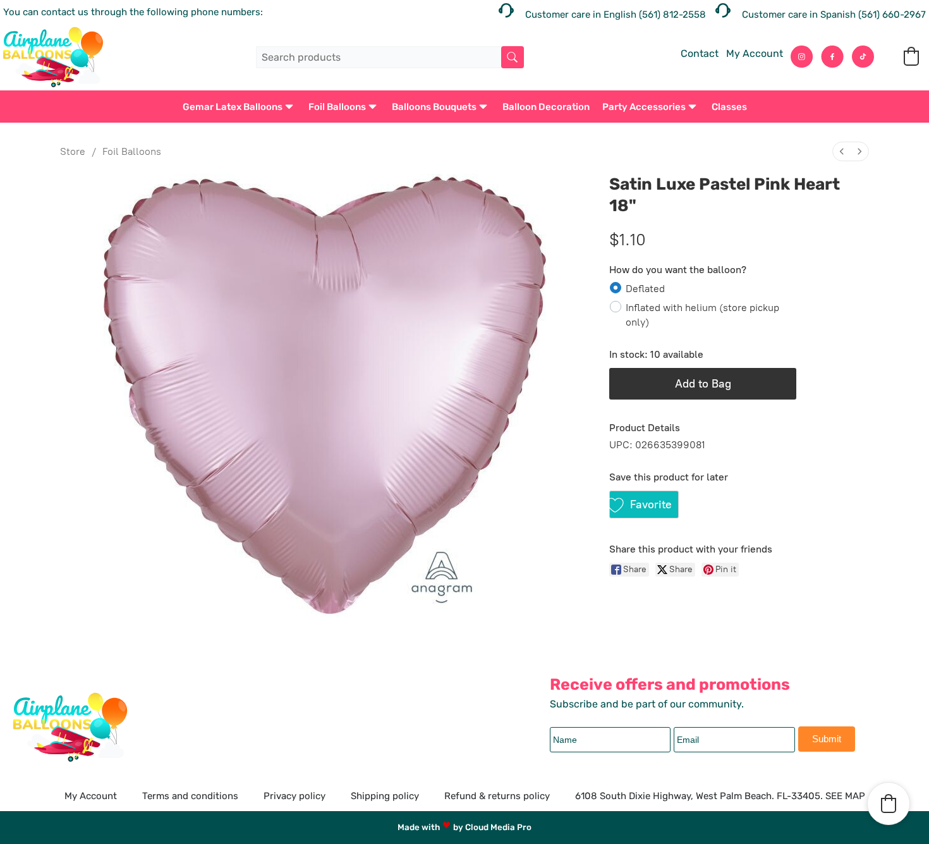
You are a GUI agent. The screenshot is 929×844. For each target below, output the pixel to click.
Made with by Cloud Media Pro (464, 827)
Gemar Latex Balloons (232, 107)
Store (72, 151)
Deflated (645, 288)
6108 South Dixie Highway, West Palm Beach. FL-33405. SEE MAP (720, 796)
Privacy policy (294, 796)
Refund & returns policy (497, 796)
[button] (911, 56)
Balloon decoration (546, 107)
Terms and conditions (190, 796)
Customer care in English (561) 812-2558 (615, 14)
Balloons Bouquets (434, 107)
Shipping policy (385, 796)
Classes (729, 107)
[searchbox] (389, 57)
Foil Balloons (337, 107)
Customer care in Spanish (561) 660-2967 (834, 14)
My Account (754, 53)
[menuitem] (842, 151)
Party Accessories (644, 107)
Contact (700, 53)
